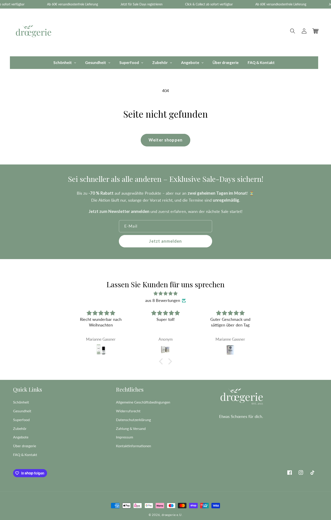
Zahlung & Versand (131, 428)
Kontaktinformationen (133, 446)
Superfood (21, 419)
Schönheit (21, 402)
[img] (165, 293)
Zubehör (20, 428)
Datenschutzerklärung (133, 419)
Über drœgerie (24, 446)
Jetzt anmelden (165, 241)
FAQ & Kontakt (25, 454)
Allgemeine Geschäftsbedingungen (143, 402)
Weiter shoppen (165, 139)
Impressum (124, 437)
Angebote (20, 437)
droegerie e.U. (172, 515)
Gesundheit (22, 411)
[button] (293, 31)
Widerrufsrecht (128, 411)
